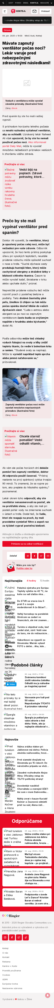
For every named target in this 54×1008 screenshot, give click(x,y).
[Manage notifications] (47, 995)
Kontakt (5, 957)
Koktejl (5, 948)
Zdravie (7, 30)
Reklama (6, 961)
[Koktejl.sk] (18, 11)
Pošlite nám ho (24, 568)
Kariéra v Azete (9, 966)
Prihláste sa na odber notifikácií (27, 543)
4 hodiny (31, 580)
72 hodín (44, 580)
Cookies (6, 975)
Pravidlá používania (11, 970)
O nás (5, 953)
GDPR (5, 979)
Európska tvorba (10, 984)
